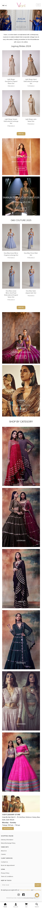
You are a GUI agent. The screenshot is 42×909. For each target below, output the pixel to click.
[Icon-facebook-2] (23, 894)
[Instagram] (18, 894)
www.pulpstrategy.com (29, 898)
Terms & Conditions (25, 890)
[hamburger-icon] (38, 4)
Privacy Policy (37, 890)
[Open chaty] (37, 895)
